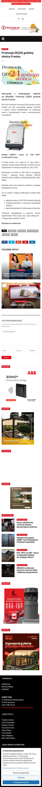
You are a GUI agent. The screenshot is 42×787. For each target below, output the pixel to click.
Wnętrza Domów (8, 725)
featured (22, 231)
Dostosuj (21, 777)
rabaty (14, 234)
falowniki (12, 231)
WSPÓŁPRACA (7, 687)
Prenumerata (6, 733)
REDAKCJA (6, 684)
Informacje (5, 49)
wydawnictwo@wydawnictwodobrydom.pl (17, 708)
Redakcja (12, 9)
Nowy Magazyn (7, 736)
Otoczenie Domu (8, 728)
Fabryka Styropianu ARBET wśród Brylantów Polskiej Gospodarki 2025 (27, 541)
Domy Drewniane (8, 723)
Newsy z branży (22, 519)
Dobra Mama (6, 730)
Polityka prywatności (9, 768)
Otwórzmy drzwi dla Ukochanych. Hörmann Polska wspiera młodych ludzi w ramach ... (21, 275)
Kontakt (31, 9)
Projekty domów (8, 720)
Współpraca (22, 9)
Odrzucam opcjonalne (21, 773)
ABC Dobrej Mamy (8, 738)
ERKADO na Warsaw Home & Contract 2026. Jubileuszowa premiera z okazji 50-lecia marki (27, 571)
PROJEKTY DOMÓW (21, 14)
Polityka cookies (23, 768)
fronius (6, 234)
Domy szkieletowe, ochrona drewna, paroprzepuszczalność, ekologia (27, 525)
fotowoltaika (32, 231)
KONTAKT (5, 689)
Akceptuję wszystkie (21, 782)
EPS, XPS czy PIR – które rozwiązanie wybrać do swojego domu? (28, 555)
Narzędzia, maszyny (21, 301)
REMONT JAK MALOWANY (21, 305)
